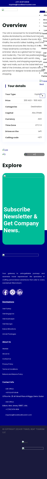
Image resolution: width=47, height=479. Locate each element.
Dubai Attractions (9, 329)
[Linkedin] (20, 292)
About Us (5, 354)
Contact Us (6, 359)
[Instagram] (13, 292)
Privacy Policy (7, 364)
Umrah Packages (9, 334)
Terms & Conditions (10, 369)
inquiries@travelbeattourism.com (19, 415)
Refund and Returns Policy (12, 374)
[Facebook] (5, 292)
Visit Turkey (6, 309)
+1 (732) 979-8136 (12, 409)
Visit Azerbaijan (8, 319)
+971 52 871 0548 (12, 392)
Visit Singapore (8, 314)
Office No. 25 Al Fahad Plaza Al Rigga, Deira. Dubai (23, 396)
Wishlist (5, 349)
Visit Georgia (7, 324)
